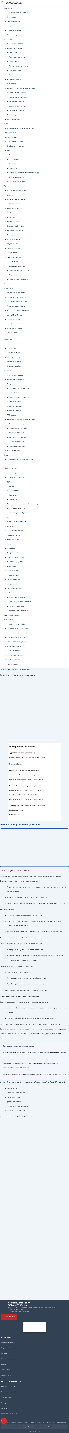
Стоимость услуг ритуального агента (20, 128)
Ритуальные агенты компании (10, 1348)
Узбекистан (13, 168)
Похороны (8, 39)
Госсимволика (14, 61)
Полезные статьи (6, 1375)
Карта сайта (4, 1408)
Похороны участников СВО (19, 57)
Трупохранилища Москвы (16, 306)
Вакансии (4, 1364)
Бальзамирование (13, 204)
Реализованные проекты (8, 1392)
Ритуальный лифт (13, 244)
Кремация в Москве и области (18, 13)
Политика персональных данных (10, 1413)
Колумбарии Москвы (14, 324)
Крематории (11, 17)
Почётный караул (15, 70)
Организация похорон (15, 44)
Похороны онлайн (13, 221)
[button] (66, 3)
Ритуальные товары (11, 284)
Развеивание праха (14, 30)
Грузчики (10, 195)
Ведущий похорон (13, 239)
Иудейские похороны (16, 101)
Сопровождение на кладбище (20, 270)
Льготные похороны (14, 79)
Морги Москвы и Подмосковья (18, 310)
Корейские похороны (16, 110)
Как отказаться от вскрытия (17, 302)
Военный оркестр (15, 75)
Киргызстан (13, 155)
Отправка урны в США (17, 177)
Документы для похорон (16, 115)
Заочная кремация (13, 21)
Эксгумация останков (17, 266)
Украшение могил (13, 248)
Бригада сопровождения (16, 199)
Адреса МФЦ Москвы (14, 315)
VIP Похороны (12, 84)
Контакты (4, 1353)
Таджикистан (14, 159)
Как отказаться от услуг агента (18, 297)
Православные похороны (18, 97)
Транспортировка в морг (16, 141)
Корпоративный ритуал (15, 226)
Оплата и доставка (6, 1397)
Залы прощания (10, 133)
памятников (27, 887)
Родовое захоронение (17, 275)
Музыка (9, 213)
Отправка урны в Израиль (18, 181)
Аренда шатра (12, 253)
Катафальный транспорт (15, 146)
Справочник (8, 288)
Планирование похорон (15, 48)
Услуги (6, 186)
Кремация (8, 8)
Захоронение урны (13, 26)
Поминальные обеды (14, 208)
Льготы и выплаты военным (19, 66)
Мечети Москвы (13, 333)
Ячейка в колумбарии (14, 35)
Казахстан (12, 164)
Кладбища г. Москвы (25, 669)
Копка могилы (14, 262)
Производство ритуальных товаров (11, 1358)
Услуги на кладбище (14, 257)
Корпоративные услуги (8, 1386)
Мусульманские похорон (18, 106)
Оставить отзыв (5, 1369)
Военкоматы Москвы (14, 328)
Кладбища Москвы (13, 319)
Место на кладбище (14, 119)
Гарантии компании (7, 1342)
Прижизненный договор (15, 230)
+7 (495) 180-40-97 (9, 1317)
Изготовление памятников (16, 190)
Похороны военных (14, 53)
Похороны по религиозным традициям (21, 88)
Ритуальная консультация (16, 293)
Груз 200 (10, 150)
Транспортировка (10, 137)
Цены (6, 124)
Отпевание (11, 217)
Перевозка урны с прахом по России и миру (23, 173)
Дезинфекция (11, 235)
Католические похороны (18, 92)
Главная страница (5, 669)
